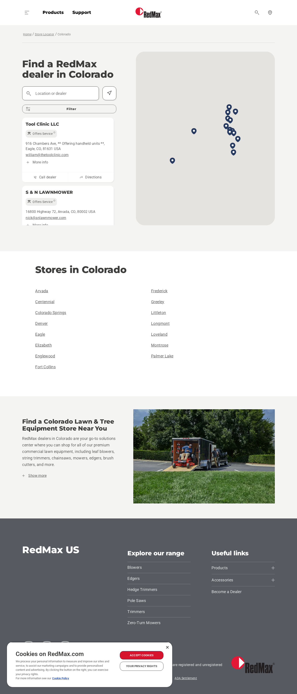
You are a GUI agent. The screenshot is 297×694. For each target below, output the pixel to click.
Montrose (159, 345)
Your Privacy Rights (141, 666)
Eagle (40, 334)
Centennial (44, 301)
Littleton (158, 312)
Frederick (159, 291)
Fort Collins (45, 367)
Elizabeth (43, 345)
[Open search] (257, 12)
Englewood (45, 356)
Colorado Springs (50, 312)
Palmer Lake (162, 356)
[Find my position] (109, 93)
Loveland (159, 334)
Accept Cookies (142, 655)
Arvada (41, 291)
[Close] (167, 647)
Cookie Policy (60, 678)
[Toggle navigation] (27, 12)
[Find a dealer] (270, 12)
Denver (41, 323)
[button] (235, 112)
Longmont (160, 323)
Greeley (157, 301)
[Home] (149, 12)
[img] (41, 134)
